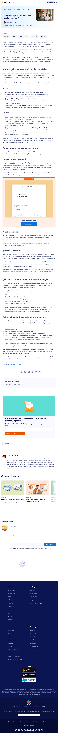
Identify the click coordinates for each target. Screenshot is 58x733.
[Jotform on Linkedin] (22, 730)
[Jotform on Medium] (25, 730)
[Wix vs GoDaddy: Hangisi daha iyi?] (12, 487)
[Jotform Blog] (28, 730)
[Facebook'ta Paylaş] (25, 371)
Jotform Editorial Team (11, 22)
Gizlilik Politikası (25, 548)
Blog (13, 2)
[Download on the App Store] (29, 675)
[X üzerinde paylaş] (21, 371)
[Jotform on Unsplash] (42, 730)
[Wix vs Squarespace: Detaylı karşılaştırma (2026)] (37, 487)
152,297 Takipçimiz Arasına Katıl (15, 434)
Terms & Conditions (13, 722)
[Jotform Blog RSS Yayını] (39, 371)
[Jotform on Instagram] (39, 730)
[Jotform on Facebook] (16, 730)
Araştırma (6, 443)
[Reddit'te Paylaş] (32, 371)
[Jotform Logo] (5, 2)
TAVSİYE (3, 497)
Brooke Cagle (11, 364)
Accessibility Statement (42, 722)
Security (32, 722)
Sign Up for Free (51, 2)
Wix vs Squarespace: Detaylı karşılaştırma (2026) (35, 500)
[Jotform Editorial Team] (5, 22)
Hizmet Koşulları (43, 548)
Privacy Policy (24, 722)
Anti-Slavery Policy (29, 725)
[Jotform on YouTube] (36, 730)
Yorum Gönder (49, 544)
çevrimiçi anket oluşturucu (9, 311)
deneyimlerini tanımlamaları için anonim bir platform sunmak (19, 264)
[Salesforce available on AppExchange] (29, 680)
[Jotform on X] (19, 730)
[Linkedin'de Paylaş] (28, 371)
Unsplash (18, 364)
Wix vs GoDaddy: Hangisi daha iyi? (12, 499)
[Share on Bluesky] (36, 371)
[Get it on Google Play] (29, 670)
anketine (12, 163)
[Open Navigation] (56, 2)
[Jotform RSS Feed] (30, 730)
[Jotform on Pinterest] (33, 730)
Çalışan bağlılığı (22, 167)
